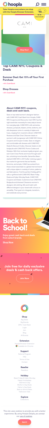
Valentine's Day (24, 382)
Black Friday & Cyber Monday (24, 378)
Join (24, 330)
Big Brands (25, 322)
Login (24, 327)
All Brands (24, 335)
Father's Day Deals (24, 387)
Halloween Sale (24, 391)
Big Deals (24, 319)
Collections (24, 399)
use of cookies (26, 416)
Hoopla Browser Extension (24, 343)
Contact (24, 362)
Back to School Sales (24, 389)
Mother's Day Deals (24, 385)
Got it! (24, 422)
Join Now (24, 278)
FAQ (24, 356)
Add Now (40, 11)
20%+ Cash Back (24, 325)
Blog (24, 332)
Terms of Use (24, 359)
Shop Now (8, 242)
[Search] (38, 4)
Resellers (24, 370)
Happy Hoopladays (24, 380)
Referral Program (24, 354)
